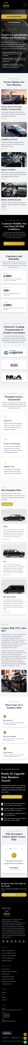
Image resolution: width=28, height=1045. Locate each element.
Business (4, 997)
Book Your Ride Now (9, 895)
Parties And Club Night (8, 976)
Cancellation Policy (7, 984)
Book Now (4, 118)
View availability (7, 504)
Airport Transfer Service (8, 950)
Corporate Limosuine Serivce (9, 971)
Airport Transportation (8, 979)
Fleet (3, 995)
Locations (23, 1037)
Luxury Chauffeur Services (9, 953)
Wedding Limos (6, 974)
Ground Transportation (14, 16)
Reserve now (6, 539)
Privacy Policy (5, 1037)
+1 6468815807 (6, 1017)
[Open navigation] (25, 4)
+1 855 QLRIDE (5, 1014)
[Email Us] (25, 1034)
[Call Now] (25, 1038)
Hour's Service (5, 969)
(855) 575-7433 (6, 908)
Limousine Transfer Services (9, 955)
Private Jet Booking (14, 22)
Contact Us (4, 1000)
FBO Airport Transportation (9, 981)
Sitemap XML (15, 1037)
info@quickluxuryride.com (9, 1021)
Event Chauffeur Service (8, 958)
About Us (4, 992)
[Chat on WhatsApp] (25, 1042)
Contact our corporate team (14, 243)
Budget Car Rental (6, 960)
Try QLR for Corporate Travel (12, 797)
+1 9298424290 (6, 1015)
